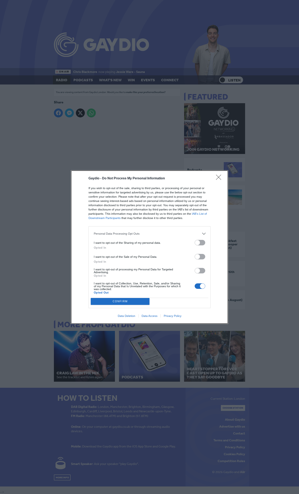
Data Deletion (126, 315)
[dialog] (149, 247)
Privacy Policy (172, 315)
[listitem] (149, 234)
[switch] (200, 242)
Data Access (149, 315)
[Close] (220, 178)
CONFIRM (120, 301)
